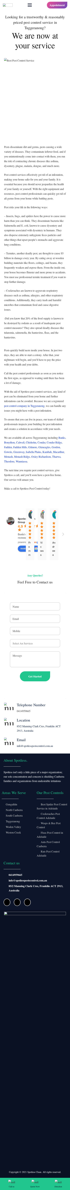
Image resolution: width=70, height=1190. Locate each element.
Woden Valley (13, 827)
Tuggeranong (13, 821)
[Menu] (29, 5)
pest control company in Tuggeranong (24, 406)
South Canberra (14, 815)
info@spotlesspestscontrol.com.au (28, 880)
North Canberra (14, 810)
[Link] (8, 5)
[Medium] (17, 902)
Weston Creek (13, 832)
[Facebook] (7, 902)
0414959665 (15, 875)
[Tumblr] (27, 902)
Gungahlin (11, 804)
